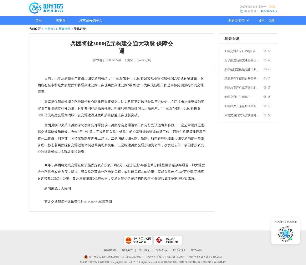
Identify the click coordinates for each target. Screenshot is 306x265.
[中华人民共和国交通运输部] (138, 240)
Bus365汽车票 (95, 202)
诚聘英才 (127, 250)
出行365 (50, 28)
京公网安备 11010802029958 (103, 256)
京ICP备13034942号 (133, 256)
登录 (262, 20)
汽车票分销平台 (90, 20)
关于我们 (144, 250)
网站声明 (110, 250)
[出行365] (46, 8)
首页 (38, 20)
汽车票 (61, 20)
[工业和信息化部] (168, 240)
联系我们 (179, 250)
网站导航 (196, 250)
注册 (272, 20)
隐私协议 (162, 250)
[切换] (272, 6)
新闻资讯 (64, 28)
